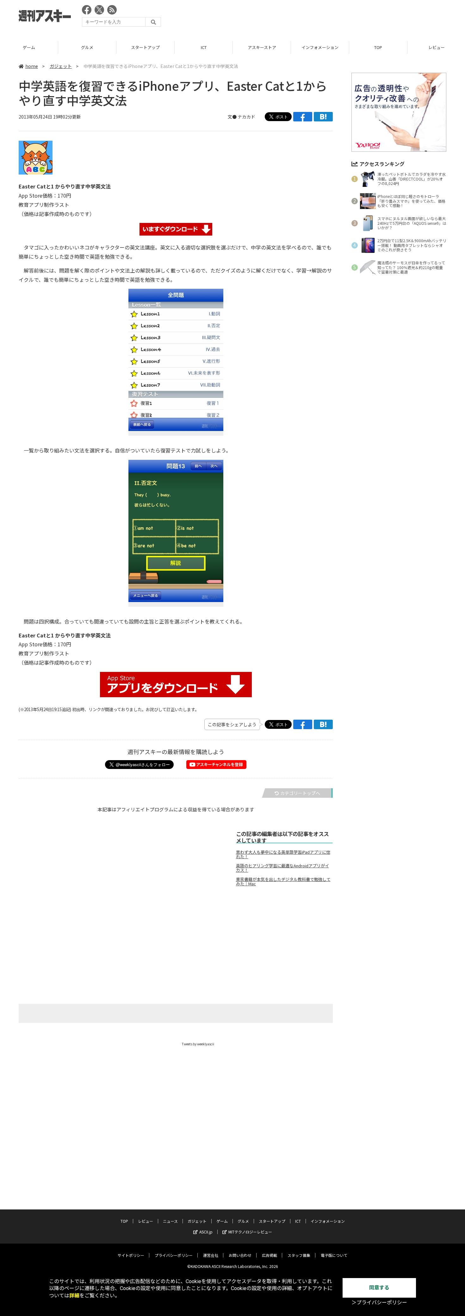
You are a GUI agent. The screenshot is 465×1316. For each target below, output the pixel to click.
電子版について (334, 1255)
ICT (204, 47)
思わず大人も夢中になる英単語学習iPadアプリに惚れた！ (283, 854)
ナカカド (246, 117)
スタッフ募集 (299, 1255)
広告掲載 (269, 1255)
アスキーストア (262, 47)
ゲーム (29, 47)
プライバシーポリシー (174, 1255)
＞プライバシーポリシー (379, 1303)
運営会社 (210, 1255)
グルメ (87, 47)
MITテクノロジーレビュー (250, 1231)
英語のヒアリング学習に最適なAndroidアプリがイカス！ (282, 868)
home (31, 66)
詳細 (74, 1296)
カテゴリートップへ (300, 793)
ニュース (170, 1221)
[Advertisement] (331, 17)
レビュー (145, 1221)
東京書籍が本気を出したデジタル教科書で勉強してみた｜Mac (283, 881)
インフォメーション (319, 47)
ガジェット (61, 66)
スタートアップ (145, 47)
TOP (378, 47)
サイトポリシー (131, 1255)
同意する (379, 1288)
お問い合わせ (240, 1255)
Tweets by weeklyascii (198, 1044)
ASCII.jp (206, 1231)
